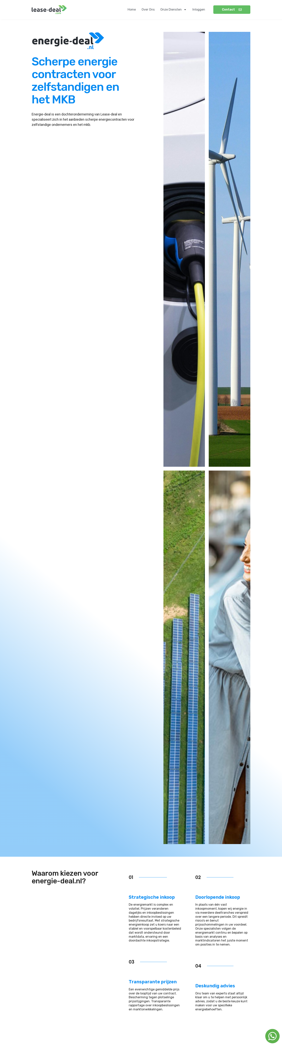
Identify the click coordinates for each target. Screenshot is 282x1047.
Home (132, 9)
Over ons (148, 9)
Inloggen (198, 9)
